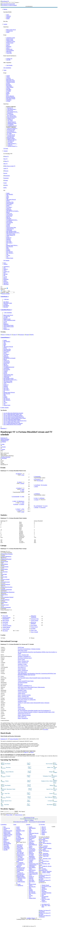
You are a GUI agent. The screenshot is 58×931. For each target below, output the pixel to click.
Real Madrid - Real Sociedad (44, 839)
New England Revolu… (12, 111)
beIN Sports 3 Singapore (43, 702)
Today (7, 14)
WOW (49, 673)
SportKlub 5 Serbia (22, 656)
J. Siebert (36, 486)
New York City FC (11, 115)
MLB (43, 906)
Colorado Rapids (11, 136)
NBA (43, 905)
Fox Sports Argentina (22, 648)
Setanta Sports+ (21, 713)
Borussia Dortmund (10, 97)
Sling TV (44, 826)
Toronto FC (10, 119)
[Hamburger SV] (5, 440)
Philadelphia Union (12, 123)
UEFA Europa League (8, 325)
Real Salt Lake (10, 137)
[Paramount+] (21, 334)
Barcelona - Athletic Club (43, 841)
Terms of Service (18, 814)
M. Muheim (3, 441)
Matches (5, 9)
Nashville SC (10, 108)
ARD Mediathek (21, 673)
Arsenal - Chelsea (46, 872)
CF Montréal (10, 124)
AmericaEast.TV (10, 228)
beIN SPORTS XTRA (11, 231)
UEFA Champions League (9, 320)
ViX (7, 256)
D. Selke (2, 444)
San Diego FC (11, 141)
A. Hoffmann (37, 493)
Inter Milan (8, 89)
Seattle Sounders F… (12, 143)
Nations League (9, 40)
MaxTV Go (29, 685)
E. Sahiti (22, 489)
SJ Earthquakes (20, 870)
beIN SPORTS (9, 194)
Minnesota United (22, 877)
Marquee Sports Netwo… (32, 885)
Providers (44, 894)
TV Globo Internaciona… (12, 219)
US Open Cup (9, 31)
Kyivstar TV (27, 713)
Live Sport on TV (46, 904)
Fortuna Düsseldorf (5, 439)
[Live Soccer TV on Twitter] (45, 878)
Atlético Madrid (9, 87)
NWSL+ (8, 249)
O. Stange (3, 449)
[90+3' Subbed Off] (4, 571)
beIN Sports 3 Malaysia (37, 687)
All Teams (5, 148)
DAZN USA (9, 216)
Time (8, 291)
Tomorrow (8, 16)
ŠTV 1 (19, 705)
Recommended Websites (45, 897)
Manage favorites (6, 293)
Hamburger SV (4, 438)
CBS (7, 195)
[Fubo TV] (3, 334)
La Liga (8, 44)
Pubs (43, 895)
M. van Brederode (38, 505)
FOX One (8, 240)
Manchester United (10, 80)
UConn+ (8, 255)
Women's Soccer (45, 885)
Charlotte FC (10, 113)
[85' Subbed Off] (4, 574)
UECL (4, 270)
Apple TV (8, 208)
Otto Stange (5, 630)
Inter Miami (19, 846)
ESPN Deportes (9, 203)
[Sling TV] (8, 334)
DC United (10, 120)
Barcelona (8, 84)
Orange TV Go (27, 699)
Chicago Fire (10, 110)
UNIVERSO (9, 221)
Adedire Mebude (6, 627)
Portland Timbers (11, 138)
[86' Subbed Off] (5, 604)
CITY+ (8, 236)
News (4, 262)
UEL (4, 267)
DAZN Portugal (29, 698)
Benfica (8, 93)
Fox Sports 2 (9, 207)
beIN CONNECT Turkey (36, 712)
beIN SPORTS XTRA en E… (13, 232)
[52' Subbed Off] (6, 587)
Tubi (7, 254)
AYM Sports (9, 230)
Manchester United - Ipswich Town (44, 854)
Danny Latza (34, 630)
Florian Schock (34, 626)
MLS (4, 272)
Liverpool (8, 78)
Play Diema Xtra (21, 658)
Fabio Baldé (5, 622)
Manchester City (10, 79)
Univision (8, 223)
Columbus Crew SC (12, 125)
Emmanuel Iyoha (35, 618)
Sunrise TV (48, 710)
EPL (4, 275)
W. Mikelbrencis (20, 501)
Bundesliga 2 (3, 428)
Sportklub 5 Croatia (22, 664)
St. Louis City (20, 872)
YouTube (20, 682)
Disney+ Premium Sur (23, 662)
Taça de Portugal (10, 50)
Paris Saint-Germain (10, 98)
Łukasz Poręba (6, 629)
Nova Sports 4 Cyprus (23, 665)
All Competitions (7, 67)
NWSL (7, 32)
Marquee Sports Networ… (12, 245)
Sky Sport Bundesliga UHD (37, 652)
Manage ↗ (6, 296)
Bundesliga (8, 46)
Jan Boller (33, 628)
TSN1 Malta (20, 688)
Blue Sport (20, 684)
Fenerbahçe (8, 99)
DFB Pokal (8, 51)
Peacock (8, 226)
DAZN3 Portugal (22, 698)
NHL (49, 905)
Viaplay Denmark (22, 668)
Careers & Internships (46, 892)
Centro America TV (10, 235)
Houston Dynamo (11, 129)
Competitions (4, 309)
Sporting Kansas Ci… (13, 146)
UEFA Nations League (8, 326)
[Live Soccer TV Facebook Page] (45, 876)
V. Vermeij (36, 499)
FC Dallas (9, 133)
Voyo (19, 704)
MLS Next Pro (9, 246)
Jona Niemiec (34, 625)
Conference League (10, 41)
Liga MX (8, 59)
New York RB (20, 853)
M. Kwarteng (40, 480)
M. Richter (15, 504)
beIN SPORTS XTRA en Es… (10, 379)
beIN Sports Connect (22, 650)
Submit (16, 811)
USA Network (9, 214)
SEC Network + (10, 253)
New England (20, 848)
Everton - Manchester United (43, 869)
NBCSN (8, 217)
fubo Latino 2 (9, 242)
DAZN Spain (21, 647)
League (4, 291)
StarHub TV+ (21, 702)
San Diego (19, 879)
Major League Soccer (11, 29)
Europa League (9, 39)
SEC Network (9, 251)
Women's (5, 264)
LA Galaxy (10, 142)
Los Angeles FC (10, 130)
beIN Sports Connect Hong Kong (42, 677)
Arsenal (8, 75)
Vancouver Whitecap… (12, 128)
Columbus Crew (21, 863)
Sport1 (29, 652)
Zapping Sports (9, 258)
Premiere (8, 250)
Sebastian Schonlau (7, 625)
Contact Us (44, 901)
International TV (4, 464)
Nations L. (5, 269)
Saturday (8, 17)
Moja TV (28, 656)
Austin (18, 884)
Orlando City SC (11, 118)
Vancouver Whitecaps (19, 866)
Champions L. (6, 266)
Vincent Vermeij (34, 620)
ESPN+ (8, 205)
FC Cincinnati (10, 114)
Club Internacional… (12, 109)
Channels (5, 150)
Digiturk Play (27, 712)
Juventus (8, 88)
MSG (7, 247)
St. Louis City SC (11, 134)
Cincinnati (19, 851)
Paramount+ (9, 209)
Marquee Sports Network (9, 392)
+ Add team (6, 299)
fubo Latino (8, 241)
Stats (2, 462)
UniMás (8, 225)
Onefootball (24, 682)
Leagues (5, 24)
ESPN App (23, 716)
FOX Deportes (9, 222)
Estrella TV (8, 237)
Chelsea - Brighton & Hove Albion (45, 849)
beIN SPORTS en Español (9, 358)
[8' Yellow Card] (6, 607)
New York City (20, 852)
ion (7, 244)
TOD (53, 712)
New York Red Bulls (11, 116)
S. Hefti (14, 501)
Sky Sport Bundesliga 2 (23, 652)
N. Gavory (45, 505)
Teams (4, 70)
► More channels (5, 407)
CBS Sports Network (11, 199)
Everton (8, 83)
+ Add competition (7, 312)
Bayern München (10, 96)
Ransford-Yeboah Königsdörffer (6, 618)
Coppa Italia (9, 53)
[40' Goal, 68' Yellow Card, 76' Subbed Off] (4, 576)
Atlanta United (20, 858)
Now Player (20, 677)
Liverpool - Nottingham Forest (43, 846)
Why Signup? (22, 811)
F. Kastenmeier (37, 476)
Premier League (9, 42)
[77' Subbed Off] (6, 556)
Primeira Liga (9, 49)
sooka (43, 687)
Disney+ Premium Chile (23, 654)
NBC (7, 198)
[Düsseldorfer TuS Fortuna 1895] (5, 457)
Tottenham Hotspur (10, 82)
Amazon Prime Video (11, 227)
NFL (46, 905)
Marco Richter (6, 620)
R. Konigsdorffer (15, 496)
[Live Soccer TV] (5, 1)
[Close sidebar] (1, 427)
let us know (45, 729)
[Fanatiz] (27, 334)
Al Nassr (8, 101)
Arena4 (19, 679)
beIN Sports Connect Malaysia (25, 687)
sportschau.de (45, 673)
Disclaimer (44, 891)
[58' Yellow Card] (4, 602)
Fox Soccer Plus (10, 202)
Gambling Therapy (31, 918)
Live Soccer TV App (46, 886)
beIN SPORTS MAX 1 (47, 712)
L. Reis (22, 475)
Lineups (2, 463)
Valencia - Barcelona (46, 871)
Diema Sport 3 (28, 658)
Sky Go (40, 673)
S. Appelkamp (37, 485)
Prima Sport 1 (21, 699)
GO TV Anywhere (27, 688)
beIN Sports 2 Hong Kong (29, 677)
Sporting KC (20, 885)
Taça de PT (5, 283)
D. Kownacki (4, 458)
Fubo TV (26, 752)
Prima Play (33, 699)
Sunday (8, 18)
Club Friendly (9, 65)
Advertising (44, 889)
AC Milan (8, 91)
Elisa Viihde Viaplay (22, 672)
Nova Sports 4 (21, 676)
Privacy (43, 890)
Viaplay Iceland (21, 681)
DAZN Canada (21, 659)
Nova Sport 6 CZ (22, 667)
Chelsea (8, 77)
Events (2, 460)
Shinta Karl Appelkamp (33, 616)
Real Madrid (9, 85)
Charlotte (19, 849)
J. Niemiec (36, 507)
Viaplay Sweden (21, 709)
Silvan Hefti (5, 615)
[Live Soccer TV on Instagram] (45, 881)
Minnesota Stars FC (12, 139)
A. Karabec (3, 446)
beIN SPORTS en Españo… (12, 211)
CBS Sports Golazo (10, 233)
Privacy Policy (9, 814)
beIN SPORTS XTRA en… (32, 871)
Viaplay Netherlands (22, 691)
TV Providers (42, 824)
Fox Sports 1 (9, 204)
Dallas (18, 871)
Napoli (7, 92)
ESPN (7, 197)
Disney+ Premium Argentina (33, 648)
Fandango (8, 239)
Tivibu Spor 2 (21, 712)
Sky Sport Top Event (48, 652)
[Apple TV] (14, 334)
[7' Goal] (4, 564)
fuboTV (8, 212)
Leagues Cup (9, 58)
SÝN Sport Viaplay (29, 681)
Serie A (8, 45)
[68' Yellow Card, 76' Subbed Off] (5, 599)
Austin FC (10, 144)
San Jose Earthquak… (12, 132)
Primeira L (5, 281)
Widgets (43, 887)
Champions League (10, 37)
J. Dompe (22, 483)
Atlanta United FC (12, 122)
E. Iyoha (36, 498)
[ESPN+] (31, 334)
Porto (7, 94)
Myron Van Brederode (33, 623)
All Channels (6, 260)
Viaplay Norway (21, 693)
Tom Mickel (5, 623)
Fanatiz (7, 193)
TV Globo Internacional (8, 367)
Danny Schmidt (34, 632)
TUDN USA (9, 213)
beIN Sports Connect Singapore (31, 702)
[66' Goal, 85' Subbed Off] (4, 566)
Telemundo (8, 218)
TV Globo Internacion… (32, 855)
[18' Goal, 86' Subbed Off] (5, 582)
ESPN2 (8, 200)
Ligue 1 (8, 47)
